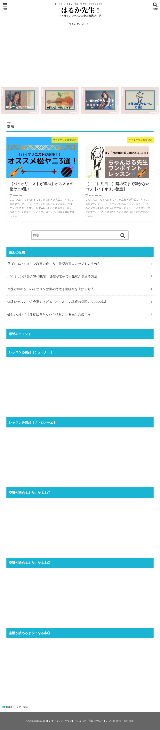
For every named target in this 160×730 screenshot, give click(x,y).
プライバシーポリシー (80, 24)
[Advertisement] (80, 56)
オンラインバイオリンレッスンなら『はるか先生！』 (77, 720)
